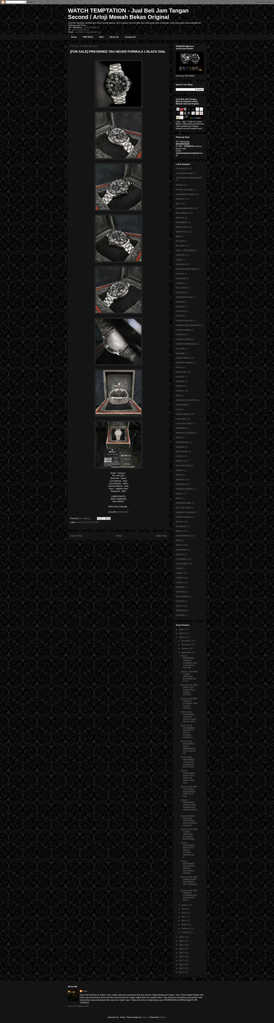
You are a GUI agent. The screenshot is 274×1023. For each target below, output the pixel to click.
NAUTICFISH (182, 451)
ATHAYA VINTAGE (184, 190)
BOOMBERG (182, 222)
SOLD (178, 545)
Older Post (161, 536)
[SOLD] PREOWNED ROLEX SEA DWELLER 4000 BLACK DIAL (188, 777)
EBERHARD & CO (184, 297)
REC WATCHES (183, 508)
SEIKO (179, 531)
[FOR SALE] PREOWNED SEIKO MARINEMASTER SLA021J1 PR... (188, 747)
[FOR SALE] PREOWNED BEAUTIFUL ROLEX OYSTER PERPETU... (188, 731)
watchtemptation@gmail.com (88, 32)
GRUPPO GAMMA (184, 362)
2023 (181, 937)
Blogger (163, 1017)
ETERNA (180, 302)
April (183, 920)
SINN (178, 540)
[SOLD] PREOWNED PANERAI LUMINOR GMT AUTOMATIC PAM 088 (189, 662)
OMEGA (179, 461)
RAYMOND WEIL (183, 503)
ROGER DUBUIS (183, 517)
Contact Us (130, 37)
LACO (178, 409)
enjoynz (145, 1017)
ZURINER (180, 615)
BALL (178, 203)
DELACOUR (181, 288)
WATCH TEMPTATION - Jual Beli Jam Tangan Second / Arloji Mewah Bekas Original (128, 13)
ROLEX (179, 521)
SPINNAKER (181, 550)
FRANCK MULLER (184, 320)
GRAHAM (180, 353)
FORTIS (179, 316)
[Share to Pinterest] (109, 518)
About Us (114, 37)
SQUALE (180, 554)
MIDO (178, 437)
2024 (181, 637)
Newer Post (76, 536)
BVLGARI (180, 246)
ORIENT (179, 470)
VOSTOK (180, 601)
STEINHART (181, 559)
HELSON (180, 377)
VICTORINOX (182, 596)
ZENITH (179, 606)
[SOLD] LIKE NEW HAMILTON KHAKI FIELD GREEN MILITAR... (189, 690)
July (183, 909)
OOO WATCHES (183, 465)
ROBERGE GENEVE (185, 512)
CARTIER (180, 255)
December (186, 641)
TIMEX (179, 568)
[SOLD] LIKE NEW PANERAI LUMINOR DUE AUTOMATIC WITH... (189, 895)
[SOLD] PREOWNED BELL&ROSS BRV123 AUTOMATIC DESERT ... (188, 867)
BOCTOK (180, 218)
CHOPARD (181, 264)
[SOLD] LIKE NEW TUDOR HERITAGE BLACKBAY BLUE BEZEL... (189, 834)
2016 (181, 964)
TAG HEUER (93, 522)
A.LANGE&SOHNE (184, 173)
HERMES (180, 381)
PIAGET (179, 494)
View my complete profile (78, 1006)
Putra (85, 991)
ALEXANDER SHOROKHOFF (189, 178)
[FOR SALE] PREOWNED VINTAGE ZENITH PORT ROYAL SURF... (189, 717)
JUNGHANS (181, 405)
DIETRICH (180, 292)
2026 (181, 629)
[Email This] (98, 518)
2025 (181, 633)
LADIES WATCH (183, 414)
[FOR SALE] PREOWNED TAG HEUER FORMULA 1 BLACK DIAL (188, 762)
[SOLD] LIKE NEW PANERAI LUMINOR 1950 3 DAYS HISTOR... (189, 703)
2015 (181, 968)
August (184, 905)
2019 (181, 953)
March (184, 924)
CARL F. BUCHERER (185, 250)
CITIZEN (180, 274)
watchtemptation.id (80, 30)
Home (74, 37)
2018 (181, 956)
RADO (179, 498)
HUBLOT (180, 391)
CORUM (179, 283)
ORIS (178, 475)
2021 (181, 945)
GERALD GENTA (183, 339)
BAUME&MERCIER (184, 208)
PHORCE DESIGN (184, 489)
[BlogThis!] (101, 518)
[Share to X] (103, 518)
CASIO (179, 260)
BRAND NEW (182, 227)
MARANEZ (181, 428)
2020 (181, 949)
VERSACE (180, 592)
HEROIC (180, 386)
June (183, 913)
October (185, 648)
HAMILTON (181, 372)
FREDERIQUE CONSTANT (188, 325)
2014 (181, 972)
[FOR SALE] (82, 522)
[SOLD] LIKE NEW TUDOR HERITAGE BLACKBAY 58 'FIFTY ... (189, 676)
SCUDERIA (181, 526)
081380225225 (123, 512)
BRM (178, 236)
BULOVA (180, 241)
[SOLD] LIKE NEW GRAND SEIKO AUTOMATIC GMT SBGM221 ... (189, 882)
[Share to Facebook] (106, 518)
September (186, 652)
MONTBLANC (182, 442)
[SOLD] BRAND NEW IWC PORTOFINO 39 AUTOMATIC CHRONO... (189, 821)
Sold (101, 37)
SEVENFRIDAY (183, 536)
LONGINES (181, 419)
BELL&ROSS (182, 213)
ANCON (179, 185)
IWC (178, 395)
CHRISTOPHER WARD (186, 269)
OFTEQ (179, 456)
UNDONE (180, 587)
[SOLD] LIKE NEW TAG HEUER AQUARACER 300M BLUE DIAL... (189, 791)
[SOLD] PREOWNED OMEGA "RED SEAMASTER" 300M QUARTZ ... (189, 806)
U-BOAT (179, 582)
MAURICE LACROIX (185, 433)
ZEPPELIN (180, 610)
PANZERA (180, 484)
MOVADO (180, 447)
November (186, 644)
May (183, 916)
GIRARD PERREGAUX (186, 344)
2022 (181, 941)
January (185, 932)
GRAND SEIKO (183, 358)
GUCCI (179, 367)
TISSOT (179, 573)
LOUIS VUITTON (183, 423)
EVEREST (180, 306)
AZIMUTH (180, 199)
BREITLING (181, 232)
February (185, 928)
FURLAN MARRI (183, 330)
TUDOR (179, 578)
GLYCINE (180, 349)
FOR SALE (88, 37)
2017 (181, 960)
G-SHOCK (180, 334)
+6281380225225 (92, 27)
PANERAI (180, 479)
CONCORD (181, 278)
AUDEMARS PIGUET (185, 194)
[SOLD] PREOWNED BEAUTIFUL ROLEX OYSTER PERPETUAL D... (188, 850)
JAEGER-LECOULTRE (186, 400)
